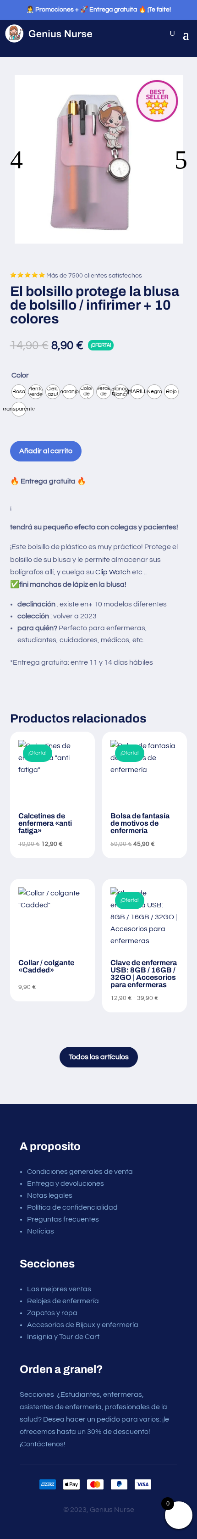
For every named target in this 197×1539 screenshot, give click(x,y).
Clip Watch (113, 572)
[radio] (19, 392)
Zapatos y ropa (52, 1313)
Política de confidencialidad (72, 1207)
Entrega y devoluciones (65, 1183)
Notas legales (49, 1195)
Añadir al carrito (45, 451)
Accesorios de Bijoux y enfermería (82, 1324)
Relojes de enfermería (63, 1301)
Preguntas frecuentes (63, 1219)
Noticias (40, 1231)
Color (20, 375)
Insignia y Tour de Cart (63, 1336)
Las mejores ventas (59, 1289)
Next (142, 159)
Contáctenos (42, 1444)
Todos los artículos (99, 1057)
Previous (54, 159)
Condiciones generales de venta (80, 1171)
